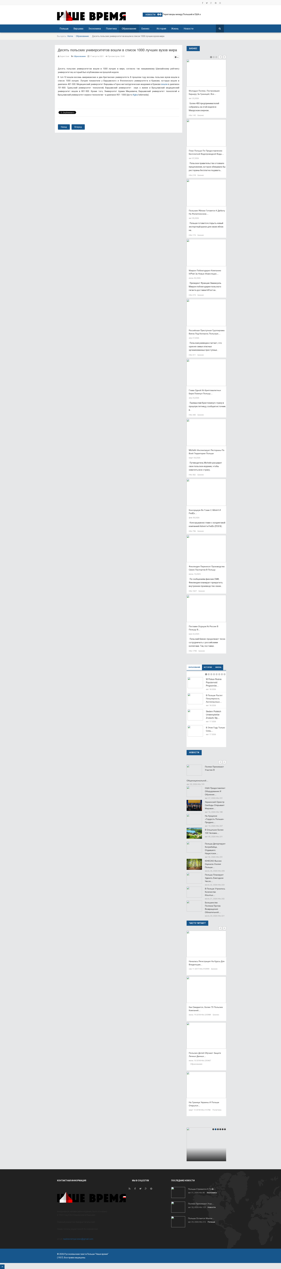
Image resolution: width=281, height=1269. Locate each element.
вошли (164, 84)
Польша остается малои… (201, 1218)
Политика (111, 28)
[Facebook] (202, 3)
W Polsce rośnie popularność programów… (214, 682)
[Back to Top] (2, 1266)
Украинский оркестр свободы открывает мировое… (214, 805)
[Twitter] (207, 3)
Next (224, 57)
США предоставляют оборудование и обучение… (215, 791)
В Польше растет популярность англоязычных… (214, 698)
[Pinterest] (215, 3)
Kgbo (135, 95)
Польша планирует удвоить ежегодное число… (214, 878)
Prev (220, 57)
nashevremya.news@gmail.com (78, 1239)
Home (70, 36)
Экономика (94, 28)
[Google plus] (211, 3)
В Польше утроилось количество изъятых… (215, 891)
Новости (188, 28)
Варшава (78, 28)
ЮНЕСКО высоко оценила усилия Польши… (213, 864)
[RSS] (129, 1189)
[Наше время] (91, 15)
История (161, 28)
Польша (64, 28)
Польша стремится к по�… (202, 1188)
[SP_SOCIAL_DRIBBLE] (220, 3)
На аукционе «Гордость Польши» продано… (214, 819)
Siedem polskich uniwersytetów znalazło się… (213, 714)
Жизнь (175, 28)
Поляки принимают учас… (201, 1203)
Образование (129, 28)
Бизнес (145, 28)
